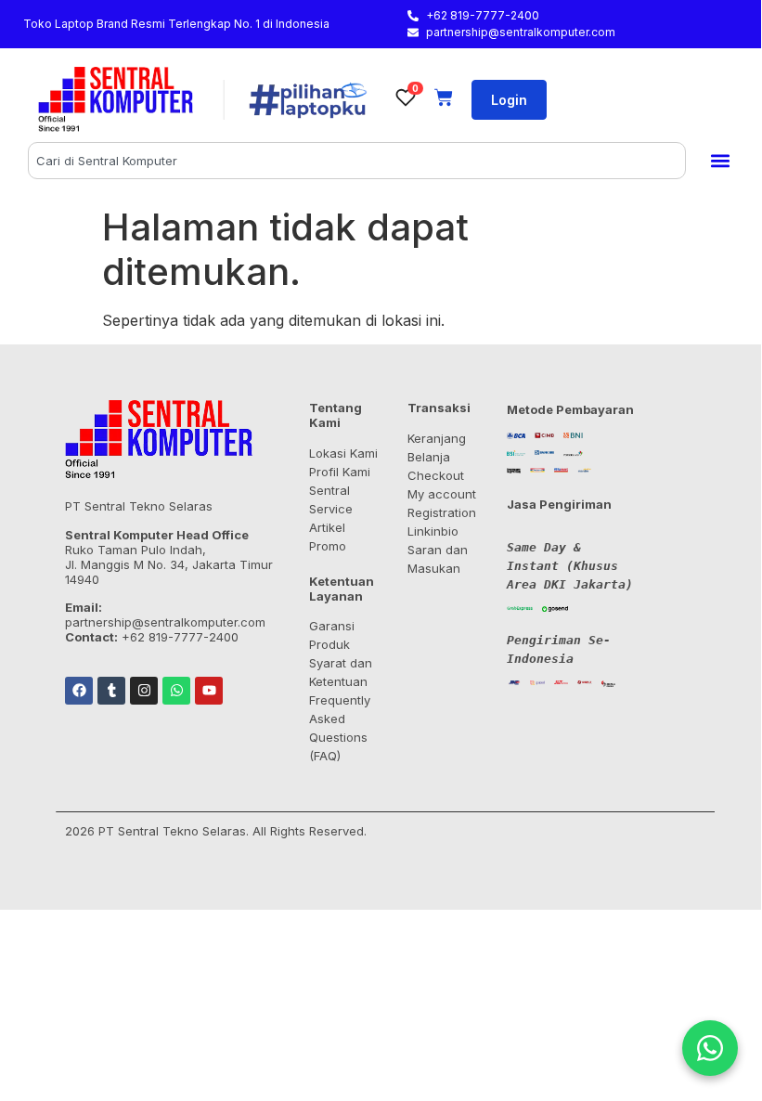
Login (509, 100)
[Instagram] (144, 691)
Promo (327, 545)
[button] (719, 161)
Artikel (327, 527)
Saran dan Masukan (437, 559)
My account (441, 493)
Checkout (435, 475)
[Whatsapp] (176, 691)
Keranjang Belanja (436, 447)
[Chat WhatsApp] (710, 1048)
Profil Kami (339, 471)
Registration (441, 512)
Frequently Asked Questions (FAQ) (339, 728)
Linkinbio (432, 531)
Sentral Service (331, 499)
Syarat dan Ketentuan (340, 672)
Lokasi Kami (343, 453)
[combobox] (357, 160)
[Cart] (443, 97)
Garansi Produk (332, 635)
